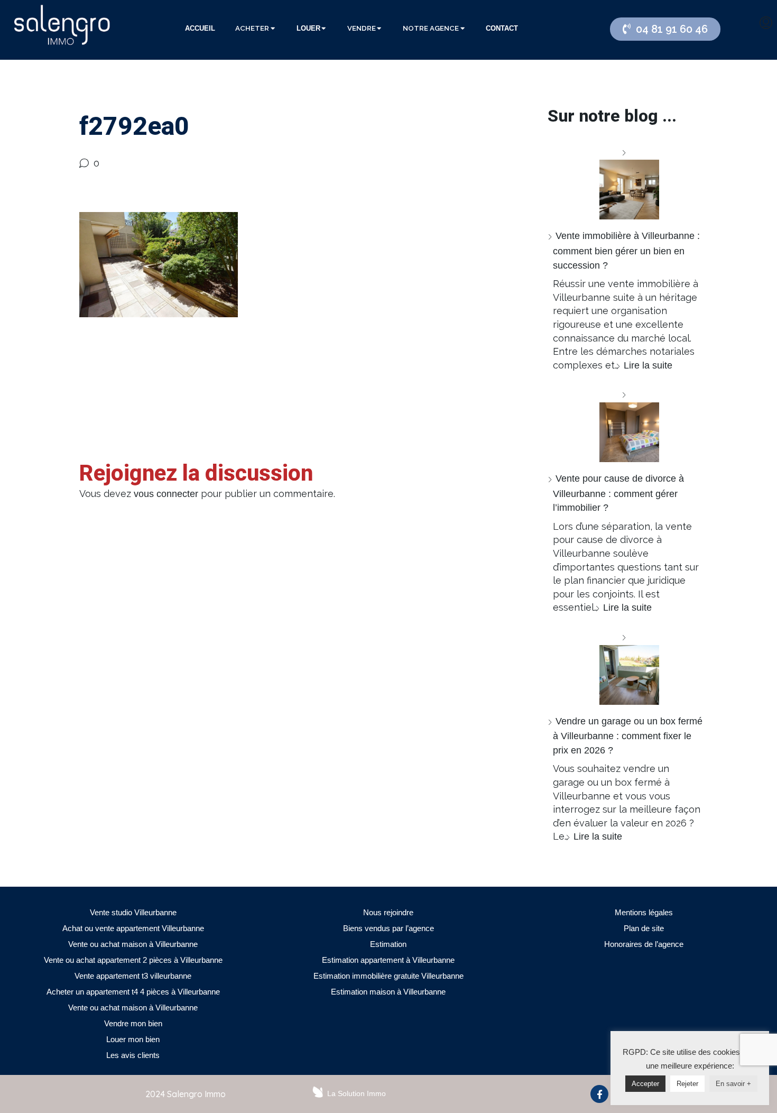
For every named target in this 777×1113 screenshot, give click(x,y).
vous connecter (166, 494)
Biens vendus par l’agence (388, 928)
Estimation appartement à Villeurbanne (388, 959)
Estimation (388, 944)
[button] (665, 29)
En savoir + (733, 1084)
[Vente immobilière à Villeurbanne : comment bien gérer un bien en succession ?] (625, 182)
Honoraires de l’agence (643, 944)
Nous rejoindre (388, 912)
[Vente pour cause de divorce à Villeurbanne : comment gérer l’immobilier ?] (625, 425)
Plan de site (644, 928)
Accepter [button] (645, 1084)
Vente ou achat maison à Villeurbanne (133, 944)
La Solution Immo (356, 1093)
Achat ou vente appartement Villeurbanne (133, 928)
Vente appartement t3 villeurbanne (133, 975)
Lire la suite (648, 365)
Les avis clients (133, 1055)
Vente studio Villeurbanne (133, 912)
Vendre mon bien (133, 1023)
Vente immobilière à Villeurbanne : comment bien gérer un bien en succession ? (626, 250)
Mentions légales (644, 912)
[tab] (200, 28)
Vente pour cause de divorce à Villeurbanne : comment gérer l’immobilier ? (618, 493)
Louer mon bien (133, 1039)
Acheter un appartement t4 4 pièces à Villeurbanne (133, 991)
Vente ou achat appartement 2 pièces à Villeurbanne (133, 959)
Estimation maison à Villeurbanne (388, 991)
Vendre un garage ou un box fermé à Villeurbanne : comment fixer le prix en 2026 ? (627, 736)
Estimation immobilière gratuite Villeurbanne (388, 975)
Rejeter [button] (687, 1084)
